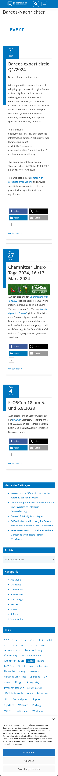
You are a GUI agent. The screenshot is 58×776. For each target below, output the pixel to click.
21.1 (49, 640)
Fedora (40, 660)
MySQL (22, 671)
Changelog (16, 584)
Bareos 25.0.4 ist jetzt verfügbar (27, 516)
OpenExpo (34, 676)
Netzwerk (34, 671)
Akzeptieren (29, 752)
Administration (12, 650)
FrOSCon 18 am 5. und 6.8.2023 (26, 405)
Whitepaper (23, 711)
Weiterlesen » (15, 233)
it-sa (31, 666)
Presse (14, 609)
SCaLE (30, 693)
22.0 (6, 645)
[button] (53, 719)
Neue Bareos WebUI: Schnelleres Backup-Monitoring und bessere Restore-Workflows (32, 534)
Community (17, 589)
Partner (14, 604)
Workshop (38, 711)
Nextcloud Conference (15, 676)
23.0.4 (34, 645)
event (30, 660)
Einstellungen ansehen (29, 768)
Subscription (21, 699)
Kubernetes (42, 666)
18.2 (15, 640)
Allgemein (16, 579)
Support (37, 699)
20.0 (32, 640)
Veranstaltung (18, 619)
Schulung (42, 693)
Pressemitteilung (14, 687)
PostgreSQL (33, 682)
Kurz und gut (17, 599)
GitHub (22, 666)
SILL (6, 699)
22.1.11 (24, 645)
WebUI (8, 711)
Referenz (15, 614)
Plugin (19, 682)
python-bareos (34, 687)
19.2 (23, 640)
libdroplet (9, 671)
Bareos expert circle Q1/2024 (28, 66)
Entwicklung (17, 594)
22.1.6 (14, 645)
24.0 (42, 645)
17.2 (6, 640)
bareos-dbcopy (33, 650)
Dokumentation (14, 660)
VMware (23, 705)
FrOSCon (16, 419)
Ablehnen (29, 760)
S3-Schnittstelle (13, 693)
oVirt (46, 676)
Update (9, 705)
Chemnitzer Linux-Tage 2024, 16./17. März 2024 (27, 272)
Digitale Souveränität (31, 655)
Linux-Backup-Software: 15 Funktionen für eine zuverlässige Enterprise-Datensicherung (32, 507)
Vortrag (36, 705)
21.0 (41, 639)
